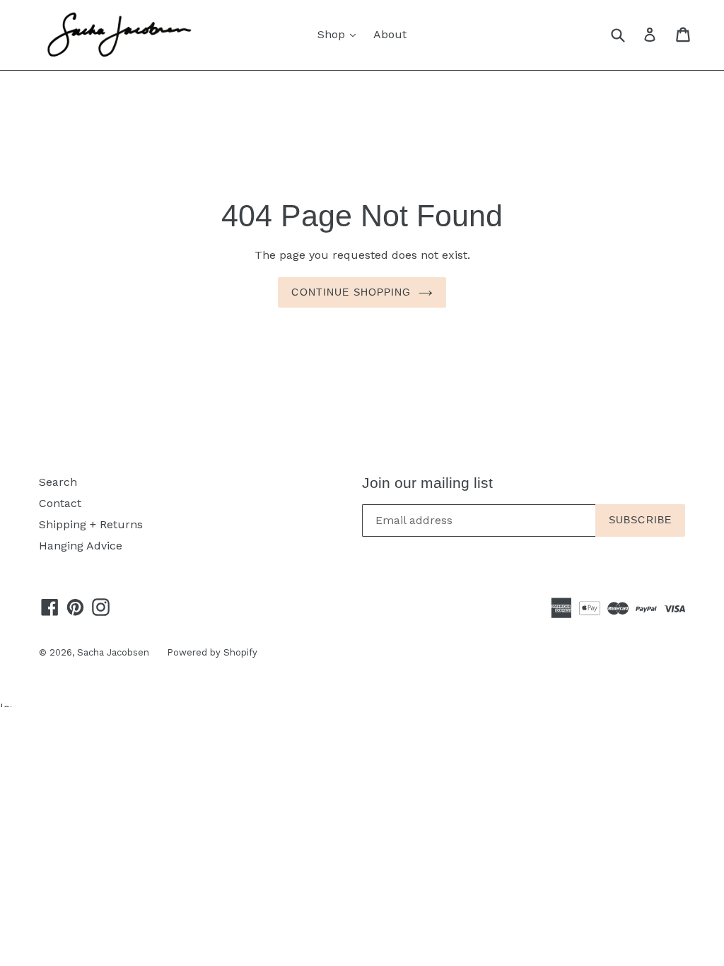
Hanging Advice (80, 545)
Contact (60, 503)
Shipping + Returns (91, 524)
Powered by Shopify (212, 652)
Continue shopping (351, 292)
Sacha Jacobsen (113, 652)
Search (58, 482)
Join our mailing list (427, 483)
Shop (340, 34)
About (390, 34)
